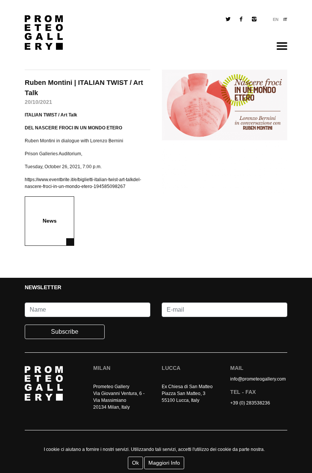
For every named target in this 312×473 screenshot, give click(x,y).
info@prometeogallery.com (258, 379)
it (285, 19)
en (276, 19)
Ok (135, 463)
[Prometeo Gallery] (44, 34)
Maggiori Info (164, 463)
